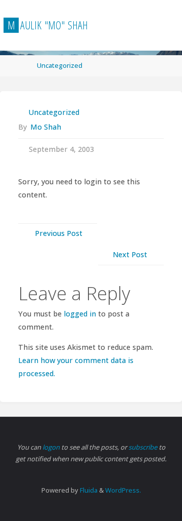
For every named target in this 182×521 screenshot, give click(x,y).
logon (51, 447)
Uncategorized (59, 65)
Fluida (88, 490)
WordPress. (123, 490)
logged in (80, 313)
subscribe (143, 447)
